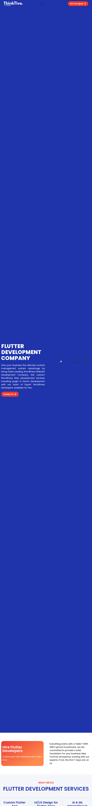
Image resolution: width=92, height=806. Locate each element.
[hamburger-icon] (42, 3)
